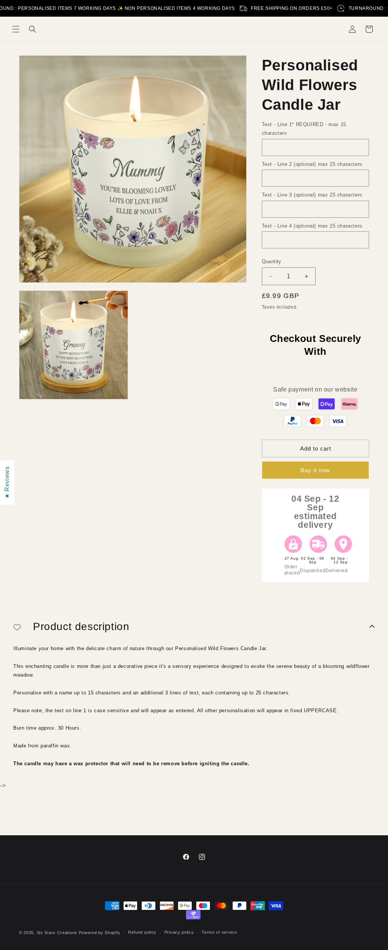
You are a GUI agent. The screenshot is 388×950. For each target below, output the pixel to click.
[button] (16, 29)
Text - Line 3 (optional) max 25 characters (312, 195)
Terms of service (219, 932)
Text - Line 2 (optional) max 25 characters (312, 164)
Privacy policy (179, 932)
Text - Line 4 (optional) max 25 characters (312, 226)
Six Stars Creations (58, 932)
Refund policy (142, 932)
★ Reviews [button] (7, 482)
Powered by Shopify (99, 932)
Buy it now (315, 470)
